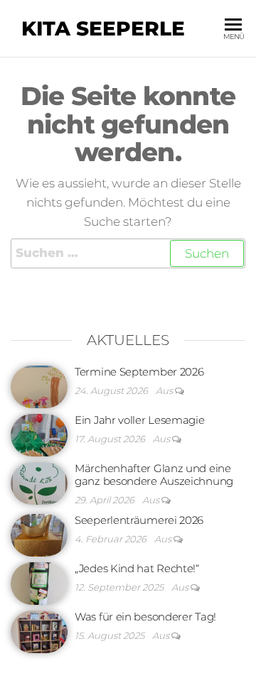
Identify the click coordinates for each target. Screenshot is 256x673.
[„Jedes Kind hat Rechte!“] (39, 582)
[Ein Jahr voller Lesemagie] (39, 433)
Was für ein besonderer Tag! (145, 616)
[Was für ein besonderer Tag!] (39, 630)
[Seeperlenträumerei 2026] (39, 533)
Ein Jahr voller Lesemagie (140, 420)
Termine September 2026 (139, 371)
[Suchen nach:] (128, 253)
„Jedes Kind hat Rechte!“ (137, 568)
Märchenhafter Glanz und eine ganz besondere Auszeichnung (154, 474)
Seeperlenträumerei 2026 (139, 520)
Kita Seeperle (103, 28)
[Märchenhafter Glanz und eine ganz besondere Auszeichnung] (39, 481)
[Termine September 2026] (39, 385)
